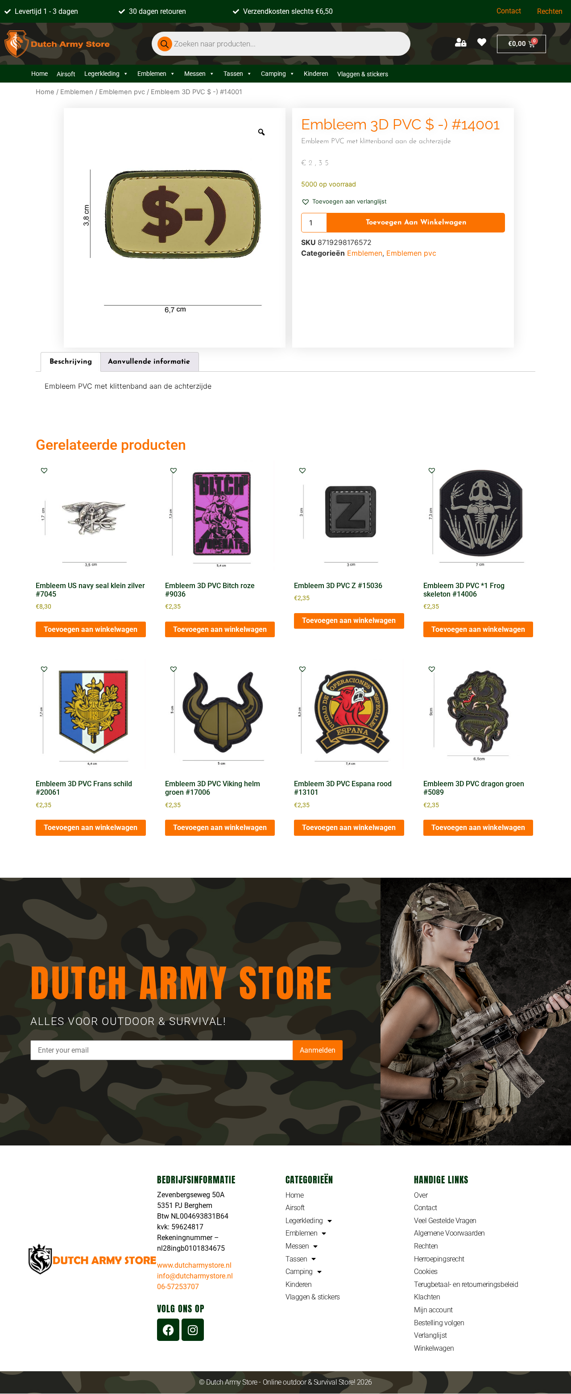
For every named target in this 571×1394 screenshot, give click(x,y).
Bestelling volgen (439, 1323)
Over (420, 1195)
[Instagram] (193, 1330)
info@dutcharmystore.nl (195, 1276)
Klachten (427, 1297)
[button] (344, 200)
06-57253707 (178, 1286)
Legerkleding (102, 73)
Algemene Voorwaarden (449, 1233)
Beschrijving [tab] (71, 361)
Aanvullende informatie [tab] (149, 361)
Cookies (426, 1271)
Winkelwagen (434, 1348)
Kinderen (316, 73)
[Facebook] (168, 1330)
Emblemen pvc (122, 92)
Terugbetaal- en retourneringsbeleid (466, 1284)
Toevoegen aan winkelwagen (416, 222)
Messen (195, 73)
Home (39, 73)
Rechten (550, 11)
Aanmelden (317, 1050)
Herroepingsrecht (439, 1259)
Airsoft (295, 1207)
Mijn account (433, 1310)
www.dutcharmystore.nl (194, 1265)
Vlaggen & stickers (313, 1297)
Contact (509, 11)
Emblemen (151, 73)
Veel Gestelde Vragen (445, 1220)
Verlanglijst (430, 1335)
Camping (273, 73)
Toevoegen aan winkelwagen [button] (90, 629)
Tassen (233, 73)
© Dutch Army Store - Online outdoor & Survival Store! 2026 (285, 1382)
